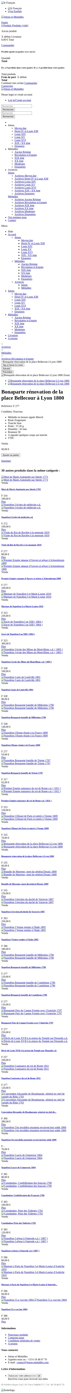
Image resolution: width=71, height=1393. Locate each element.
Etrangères (20, 166)
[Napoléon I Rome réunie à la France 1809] (24, 734)
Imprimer (6, 460)
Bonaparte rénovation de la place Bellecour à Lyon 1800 (27, 856)
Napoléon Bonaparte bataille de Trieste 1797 (22, 773)
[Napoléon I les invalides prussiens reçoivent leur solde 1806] (33, 1129)
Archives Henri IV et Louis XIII (31, 178)
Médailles (13, 196)
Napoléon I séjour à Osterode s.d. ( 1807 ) (20, 1251)
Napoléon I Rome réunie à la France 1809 (20, 745)
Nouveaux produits (18, 1334)
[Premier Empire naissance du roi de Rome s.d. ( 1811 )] (31, 790)
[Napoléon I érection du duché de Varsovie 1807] (27, 901)
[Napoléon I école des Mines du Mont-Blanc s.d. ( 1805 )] (32, 651)
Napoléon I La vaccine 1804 (14, 1309)
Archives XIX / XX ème (27, 190)
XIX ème (19, 158)
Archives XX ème (24, 208)
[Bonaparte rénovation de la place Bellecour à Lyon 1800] (38, 380)
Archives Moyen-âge (25, 175)
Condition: (7, 411)
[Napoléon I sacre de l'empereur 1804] (21, 1156)
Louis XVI (20, 140)
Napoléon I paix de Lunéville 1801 (17, 689)
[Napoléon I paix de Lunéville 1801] (20, 678)
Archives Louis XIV (25, 181)
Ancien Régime (23, 152)
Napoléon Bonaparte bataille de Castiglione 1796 (24, 995)
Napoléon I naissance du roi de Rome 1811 (21, 1078)
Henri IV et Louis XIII (26, 131)
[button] (11, 125)
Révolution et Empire (26, 155)
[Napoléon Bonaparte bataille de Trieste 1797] (25, 762)
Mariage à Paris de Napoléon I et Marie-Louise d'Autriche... (29, 1284)
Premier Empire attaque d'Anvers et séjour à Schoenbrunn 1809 (31, 578)
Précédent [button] (7, 372)
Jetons (11, 172)
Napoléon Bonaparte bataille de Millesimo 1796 (23, 717)
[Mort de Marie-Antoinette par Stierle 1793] (24, 478)
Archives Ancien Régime (28, 199)
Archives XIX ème (24, 205)
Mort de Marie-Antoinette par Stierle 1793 (21, 489)
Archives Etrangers (25, 193)
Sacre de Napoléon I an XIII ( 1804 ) (18, 634)
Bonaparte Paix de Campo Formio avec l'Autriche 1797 (27, 1023)
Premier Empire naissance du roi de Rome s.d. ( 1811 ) (26, 800)
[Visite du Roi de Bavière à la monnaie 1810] (25, 534)
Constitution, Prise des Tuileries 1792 (18, 1223)
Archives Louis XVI (25, 187)
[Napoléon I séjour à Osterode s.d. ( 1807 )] (24, 1240)
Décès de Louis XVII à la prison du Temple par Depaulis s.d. (29, 1050)
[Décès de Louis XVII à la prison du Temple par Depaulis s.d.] (34, 1040)
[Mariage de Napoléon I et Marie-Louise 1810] (26, 595)
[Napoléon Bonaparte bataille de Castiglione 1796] (28, 984)
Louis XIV (20, 134)
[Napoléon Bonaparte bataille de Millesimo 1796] (27, 706)
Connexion (7, 86)
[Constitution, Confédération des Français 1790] (26, 1184)
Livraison (13, 335)
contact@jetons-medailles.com (33, 1362)
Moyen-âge (20, 128)
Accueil (12, 234)
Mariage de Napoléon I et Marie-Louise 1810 (22, 606)
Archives (19, 282)
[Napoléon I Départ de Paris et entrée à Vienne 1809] (29, 817)
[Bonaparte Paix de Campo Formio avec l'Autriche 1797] (31, 1012)
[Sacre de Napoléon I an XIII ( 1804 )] (21, 623)
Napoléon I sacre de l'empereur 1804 (18, 1167)
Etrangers (19, 146)
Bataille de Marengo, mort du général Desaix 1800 (24, 884)
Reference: (7, 406)
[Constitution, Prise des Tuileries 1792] (22, 1212)
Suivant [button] (6, 368)
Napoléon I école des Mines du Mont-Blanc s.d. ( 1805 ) (26, 662)
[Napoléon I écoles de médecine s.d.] (21, 506)
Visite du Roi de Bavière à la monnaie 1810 (21, 545)
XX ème (19, 160)
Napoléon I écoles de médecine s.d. (17, 517)
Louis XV (20, 137)
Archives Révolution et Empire (31, 202)
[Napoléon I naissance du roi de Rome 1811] (25, 1067)
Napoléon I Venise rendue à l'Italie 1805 (19, 939)
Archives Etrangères (25, 214)
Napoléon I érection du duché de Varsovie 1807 (23, 911)
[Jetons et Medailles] (12, 17)
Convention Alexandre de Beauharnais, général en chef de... (28, 1112)
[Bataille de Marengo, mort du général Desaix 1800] (29, 873)
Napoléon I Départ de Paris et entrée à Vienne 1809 (25, 828)
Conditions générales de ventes (24, 1340)
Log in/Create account (19, 100)
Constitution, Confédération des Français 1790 (22, 1195)
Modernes (20, 163)
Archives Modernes (25, 211)
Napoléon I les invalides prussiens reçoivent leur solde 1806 (28, 1140)
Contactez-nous (16, 1337)
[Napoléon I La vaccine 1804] (34, 1299)
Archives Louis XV (25, 184)
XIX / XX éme (22, 143)
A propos (13, 338)
